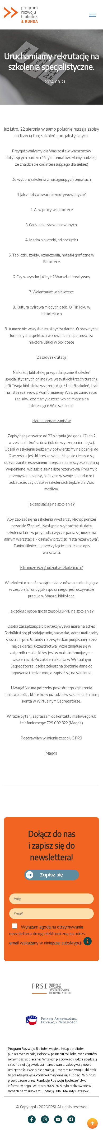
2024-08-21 (55, 81)
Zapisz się (51, 874)
